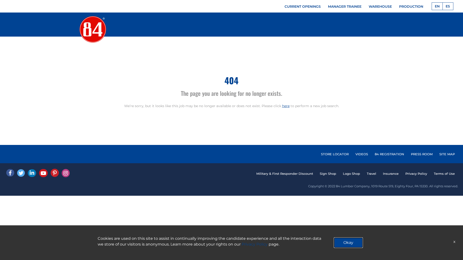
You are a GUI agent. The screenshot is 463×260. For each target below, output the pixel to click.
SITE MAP (447, 154)
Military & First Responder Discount (284, 174)
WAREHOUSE (380, 6)
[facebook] (10, 172)
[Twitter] (21, 173)
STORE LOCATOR (335, 154)
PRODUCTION (411, 6)
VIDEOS (361, 154)
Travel (371, 174)
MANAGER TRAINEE (344, 6)
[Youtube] (43, 173)
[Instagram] (66, 173)
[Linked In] (32, 173)
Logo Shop (351, 174)
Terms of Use (444, 174)
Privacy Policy (416, 174)
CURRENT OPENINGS (303, 6)
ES (448, 6)
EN (437, 6)
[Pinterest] (55, 173)
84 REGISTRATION (389, 154)
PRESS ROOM (422, 154)
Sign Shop (328, 174)
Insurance (391, 174)
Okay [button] (348, 242)
